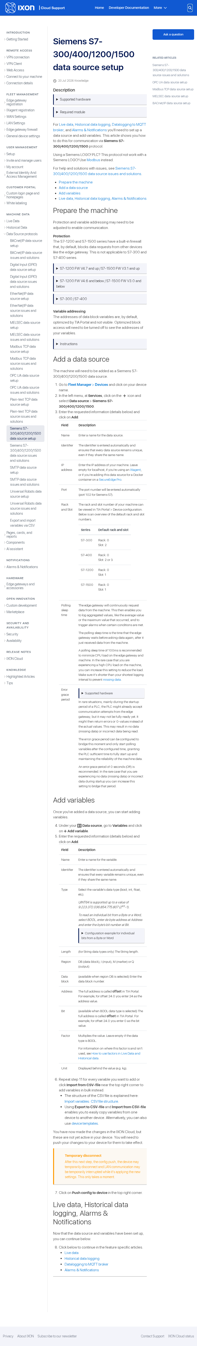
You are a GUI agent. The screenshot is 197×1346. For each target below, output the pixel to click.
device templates (85, 1123)
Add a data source (73, 187)
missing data (112, 679)
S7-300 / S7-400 (73, 299)
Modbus (93, 160)
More (158, 8)
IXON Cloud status (181, 1336)
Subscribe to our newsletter (57, 1336)
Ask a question (173, 34)
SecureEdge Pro (110, 479)
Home (99, 8)
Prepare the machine (76, 182)
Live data (66, 124)
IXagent (135, 470)
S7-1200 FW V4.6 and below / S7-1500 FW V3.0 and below (98, 283)
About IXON (25, 1336)
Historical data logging (92, 124)
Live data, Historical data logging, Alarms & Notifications (103, 198)
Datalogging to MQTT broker (86, 1264)
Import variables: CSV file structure (91, 1101)
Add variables (69, 193)
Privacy (8, 1336)
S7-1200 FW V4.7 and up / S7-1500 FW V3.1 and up (100, 268)
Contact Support (152, 1336)
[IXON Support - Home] (35, 7)
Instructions (69, 344)
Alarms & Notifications (89, 130)
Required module (72, 112)
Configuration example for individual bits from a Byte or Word (107, 935)
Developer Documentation (129, 8)
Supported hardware (75, 99)
